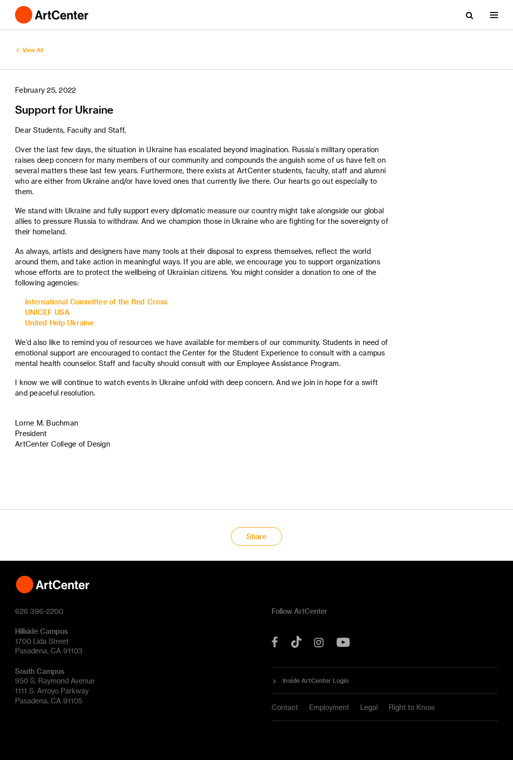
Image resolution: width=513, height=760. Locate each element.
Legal (369, 707)
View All (33, 50)
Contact (285, 707)
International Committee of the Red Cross (96, 301)
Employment (329, 707)
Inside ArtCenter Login (316, 680)
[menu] (494, 15)
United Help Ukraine (59, 322)
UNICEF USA (47, 312)
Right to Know (412, 707)
